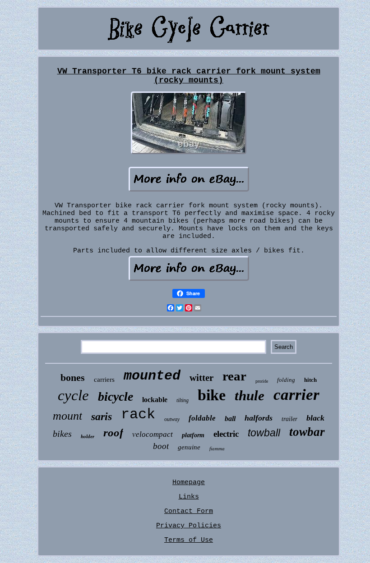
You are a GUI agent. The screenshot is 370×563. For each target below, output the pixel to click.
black (315, 417)
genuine (189, 447)
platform (193, 435)
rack (138, 414)
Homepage (188, 482)
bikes (62, 434)
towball (264, 433)
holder (87, 436)
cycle (73, 395)
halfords (259, 417)
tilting (182, 400)
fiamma (217, 448)
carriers (104, 379)
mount (67, 415)
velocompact (152, 434)
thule (249, 395)
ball (230, 418)
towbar (307, 432)
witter (201, 377)
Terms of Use (188, 540)
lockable (154, 399)
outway (172, 419)
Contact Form (188, 511)
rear (234, 376)
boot (161, 446)
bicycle (115, 396)
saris (101, 416)
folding (286, 379)
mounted (152, 376)
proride (261, 381)
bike (212, 395)
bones (72, 377)
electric (226, 434)
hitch (310, 379)
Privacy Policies (188, 526)
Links (189, 497)
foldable (202, 418)
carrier (296, 394)
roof (113, 432)
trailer (289, 419)
